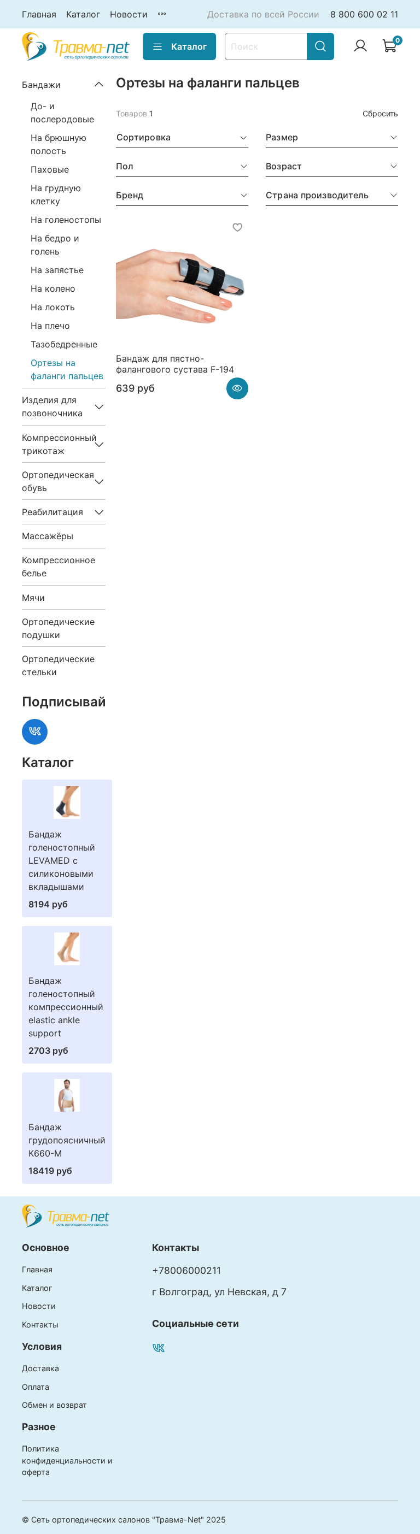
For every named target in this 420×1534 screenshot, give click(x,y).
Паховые (50, 169)
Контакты (40, 1324)
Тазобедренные (64, 344)
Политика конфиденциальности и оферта (67, 1460)
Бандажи (41, 84)
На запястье (57, 269)
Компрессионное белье (58, 566)
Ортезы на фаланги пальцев (67, 369)
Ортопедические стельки (58, 665)
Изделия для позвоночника (52, 406)
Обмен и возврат (54, 1404)
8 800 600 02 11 (364, 14)
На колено (53, 288)
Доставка (40, 1368)
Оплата (35, 1386)
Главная (39, 14)
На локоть (53, 307)
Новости (129, 14)
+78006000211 (186, 1270)
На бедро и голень (55, 245)
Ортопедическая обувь (55, 481)
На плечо (50, 325)
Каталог (83, 14)
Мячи (33, 597)
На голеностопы (66, 219)
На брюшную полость (58, 144)
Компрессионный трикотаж (55, 444)
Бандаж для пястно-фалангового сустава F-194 (175, 364)
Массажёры (47, 535)
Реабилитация (52, 511)
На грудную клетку (56, 194)
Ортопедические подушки (58, 628)
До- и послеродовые (62, 113)
